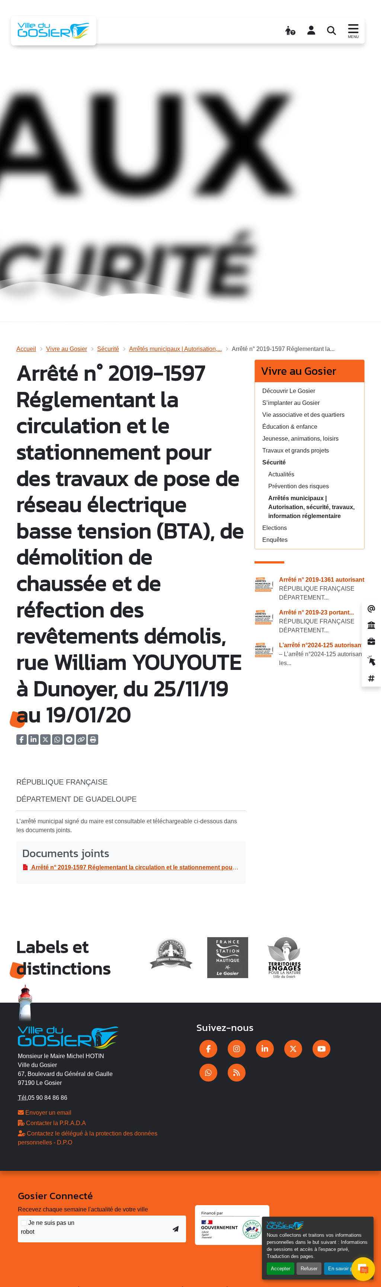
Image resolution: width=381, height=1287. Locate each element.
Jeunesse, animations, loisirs (300, 438)
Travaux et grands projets (295, 450)
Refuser (309, 1268)
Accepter (280, 1268)
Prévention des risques (298, 486)
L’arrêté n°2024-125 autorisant (321, 645)
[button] (93, 742)
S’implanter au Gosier (291, 403)
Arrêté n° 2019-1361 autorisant (321, 580)
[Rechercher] (331, 30)
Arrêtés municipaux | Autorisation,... (175, 349)
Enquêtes (275, 540)
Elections (274, 528)
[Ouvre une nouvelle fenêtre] (208, 1049)
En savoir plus (343, 1268)
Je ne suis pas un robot (47, 1227)
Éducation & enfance (289, 427)
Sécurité (108, 349)
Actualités (281, 474)
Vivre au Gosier (66, 349)
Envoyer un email (47, 1112)
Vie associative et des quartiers (303, 415)
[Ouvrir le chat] (363, 1269)
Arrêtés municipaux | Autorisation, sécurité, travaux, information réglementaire (311, 507)
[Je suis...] (290, 30)
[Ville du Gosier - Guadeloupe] (68, 1036)
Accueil (26, 349)
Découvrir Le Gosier (288, 391)
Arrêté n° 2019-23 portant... (316, 612)
